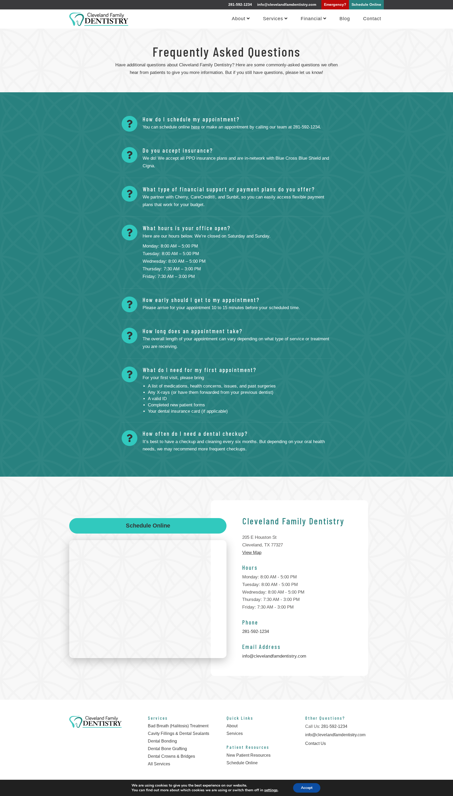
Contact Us (315, 743)
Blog (344, 18)
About (238, 18)
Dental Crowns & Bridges (171, 756)
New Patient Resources (248, 755)
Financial (311, 18)
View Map (251, 552)
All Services (159, 764)
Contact (372, 18)
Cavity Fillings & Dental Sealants (178, 733)
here (195, 127)
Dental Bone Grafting (167, 748)
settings (271, 790)
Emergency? (335, 4)
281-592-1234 (240, 4)
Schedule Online (366, 4)
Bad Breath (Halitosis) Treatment (178, 726)
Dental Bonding (162, 741)
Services (273, 18)
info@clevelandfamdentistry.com (286, 4)
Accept (306, 787)
